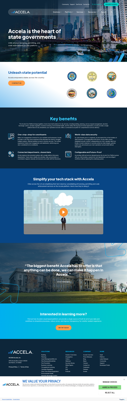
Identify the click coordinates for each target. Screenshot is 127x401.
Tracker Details (16, 399)
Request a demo (111, 4)
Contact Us (86, 4)
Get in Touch (63, 328)
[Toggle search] (112, 12)
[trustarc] (122, 399)
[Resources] (96, 12)
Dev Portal (79, 4)
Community (65, 4)
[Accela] (20, 12)
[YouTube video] (63, 212)
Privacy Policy (13, 367)
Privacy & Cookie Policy (7, 399)
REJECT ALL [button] (110, 392)
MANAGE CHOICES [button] (110, 382)
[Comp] (106, 12)
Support (72, 4)
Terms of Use (24, 367)
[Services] (83, 12)
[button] (124, 379)
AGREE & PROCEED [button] (109, 387)
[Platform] (72, 12)
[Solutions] (60, 12)
